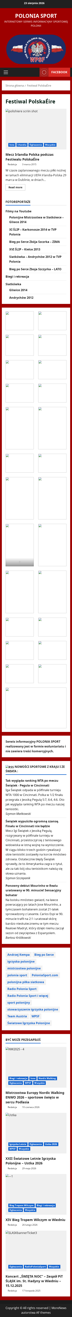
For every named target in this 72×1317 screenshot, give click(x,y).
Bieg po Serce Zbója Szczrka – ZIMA (34, 242)
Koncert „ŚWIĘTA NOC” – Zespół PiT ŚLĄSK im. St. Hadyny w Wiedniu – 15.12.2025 (34, 1281)
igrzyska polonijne (21, 961)
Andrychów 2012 (21, 298)
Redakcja (12, 164)
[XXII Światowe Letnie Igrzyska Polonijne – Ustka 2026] (36, 1133)
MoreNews (59, 1308)
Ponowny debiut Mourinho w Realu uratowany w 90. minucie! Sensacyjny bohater (33, 890)
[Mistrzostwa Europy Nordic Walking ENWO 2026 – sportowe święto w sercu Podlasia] (36, 1067)
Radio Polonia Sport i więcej (27, 996)
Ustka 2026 (51, 1144)
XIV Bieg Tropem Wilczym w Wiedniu (35, 1219)
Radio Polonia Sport (22, 989)
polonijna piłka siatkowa (25, 982)
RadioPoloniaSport (35, 1266)
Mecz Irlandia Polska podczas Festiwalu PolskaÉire (36, 129)
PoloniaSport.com (45, 975)
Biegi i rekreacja (17, 276)
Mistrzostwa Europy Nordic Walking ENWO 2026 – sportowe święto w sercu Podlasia (35, 1097)
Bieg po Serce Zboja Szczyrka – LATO (35, 269)
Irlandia (22, 144)
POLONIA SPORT (36, 15)
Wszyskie (50, 144)
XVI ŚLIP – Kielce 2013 (24, 249)
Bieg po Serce (44, 955)
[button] (6, 72)
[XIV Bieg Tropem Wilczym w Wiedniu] (36, 1194)
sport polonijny (18, 1003)
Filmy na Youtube (18, 211)
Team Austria (17, 1016)
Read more (16, 188)
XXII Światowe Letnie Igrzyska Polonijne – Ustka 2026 (31, 1160)
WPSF (36, 1016)
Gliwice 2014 (18, 290)
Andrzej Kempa (18, 955)
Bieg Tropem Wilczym (21, 1205)
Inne (11, 144)
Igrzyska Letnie (17, 1144)
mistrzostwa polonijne (24, 968)
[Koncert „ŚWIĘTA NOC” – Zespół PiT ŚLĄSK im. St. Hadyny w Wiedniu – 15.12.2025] (36, 1251)
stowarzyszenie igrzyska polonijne (32, 1009)
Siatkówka (13, 284)
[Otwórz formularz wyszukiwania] (35, 72)
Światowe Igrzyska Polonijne (28, 1023)
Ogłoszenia (36, 144)
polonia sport (17, 975)
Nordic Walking (47, 1078)
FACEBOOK (59, 72)
